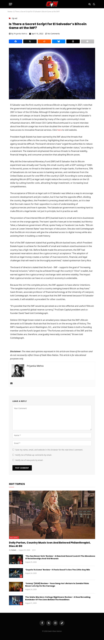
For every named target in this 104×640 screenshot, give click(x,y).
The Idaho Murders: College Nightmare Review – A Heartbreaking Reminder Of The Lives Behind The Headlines (57, 598)
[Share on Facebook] (15, 41)
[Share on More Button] (87, 41)
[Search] (89, 4)
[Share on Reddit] (44, 41)
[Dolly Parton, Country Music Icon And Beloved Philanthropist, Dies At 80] (52, 515)
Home (10, 12)
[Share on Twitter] (30, 41)
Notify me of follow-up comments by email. (33, 455)
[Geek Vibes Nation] (52, 4)
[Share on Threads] (73, 41)
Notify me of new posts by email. (29, 460)
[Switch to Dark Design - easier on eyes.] (93, 4)
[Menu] (10, 4)
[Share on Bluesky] (58, 41)
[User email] (11, 383)
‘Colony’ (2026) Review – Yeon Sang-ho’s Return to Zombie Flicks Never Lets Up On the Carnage (57, 584)
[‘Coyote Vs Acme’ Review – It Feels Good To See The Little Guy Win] (16, 573)
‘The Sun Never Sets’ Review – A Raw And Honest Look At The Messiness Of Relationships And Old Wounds (60, 557)
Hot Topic (14, 537)
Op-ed (14, 18)
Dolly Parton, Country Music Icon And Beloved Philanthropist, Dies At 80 (50, 544)
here (59, 129)
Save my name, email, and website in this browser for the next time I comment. (49, 450)
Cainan (13, 550)
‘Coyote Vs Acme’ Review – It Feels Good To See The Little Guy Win (57, 569)
